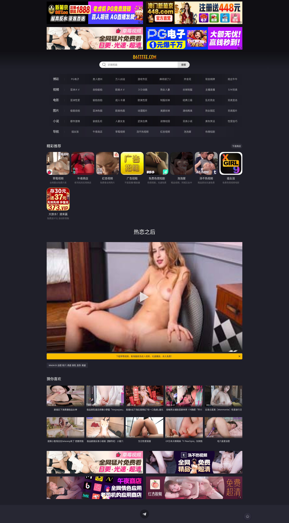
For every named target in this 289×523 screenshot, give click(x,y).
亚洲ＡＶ (75, 89)
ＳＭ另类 (232, 89)
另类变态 (232, 100)
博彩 (56, 79)
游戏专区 (142, 79)
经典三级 (187, 100)
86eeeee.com (144, 57)
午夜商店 (97, 131)
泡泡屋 (187, 131)
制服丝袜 (165, 100)
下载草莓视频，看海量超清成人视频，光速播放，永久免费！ (144, 356)
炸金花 (187, 79)
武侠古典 (142, 121)
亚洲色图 (97, 110)
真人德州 (97, 79)
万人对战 (120, 79)
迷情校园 (165, 121)
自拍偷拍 (97, 89)
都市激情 (75, 121)
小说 (56, 121)
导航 (56, 132)
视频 (56, 90)
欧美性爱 (142, 100)
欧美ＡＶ (120, 89)
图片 (56, 111)
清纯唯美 (187, 110)
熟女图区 (210, 110)
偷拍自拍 (97, 100)
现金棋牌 (210, 79)
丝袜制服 (187, 89)
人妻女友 (120, 121)
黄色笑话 (210, 121)
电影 (56, 100)
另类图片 (232, 110)
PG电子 (75, 79)
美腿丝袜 (165, 110)
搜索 (183, 64)
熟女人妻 (165, 89)
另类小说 (187, 121)
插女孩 (75, 131)
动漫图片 (142, 110)
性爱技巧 (232, 121)
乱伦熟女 (210, 100)
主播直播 (210, 89)
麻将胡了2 (165, 79)
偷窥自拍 (75, 110)
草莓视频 (120, 131)
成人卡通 (120, 100)
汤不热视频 (143, 131)
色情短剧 (210, 131)
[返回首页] (247, 516)
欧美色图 (120, 110)
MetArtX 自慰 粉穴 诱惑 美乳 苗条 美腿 (67, 365)
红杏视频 (165, 131)
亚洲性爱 (75, 100)
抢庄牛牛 (232, 79)
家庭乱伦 (97, 121)
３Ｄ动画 (142, 89)
